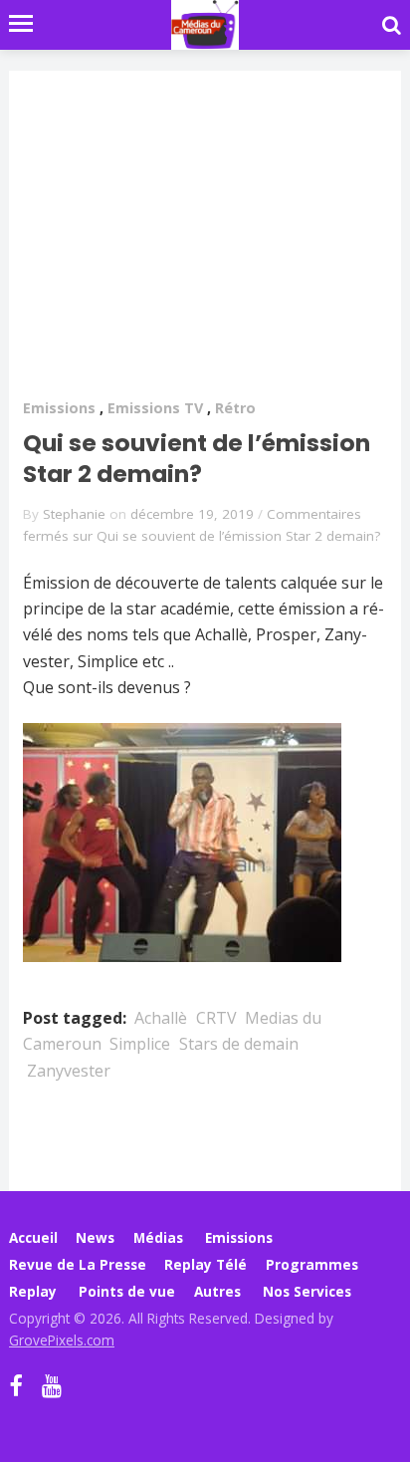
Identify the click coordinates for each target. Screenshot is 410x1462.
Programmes (312, 1264)
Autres (217, 1291)
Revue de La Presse (77, 1264)
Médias (158, 1237)
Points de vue (127, 1291)
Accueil (33, 1237)
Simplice (139, 1044)
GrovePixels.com (61, 1340)
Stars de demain (239, 1044)
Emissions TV (155, 407)
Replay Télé (205, 1264)
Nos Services (307, 1291)
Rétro (235, 407)
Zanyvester (68, 1071)
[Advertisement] (205, 247)
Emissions (59, 407)
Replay (33, 1291)
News (95, 1237)
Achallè (160, 1018)
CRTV (216, 1018)
